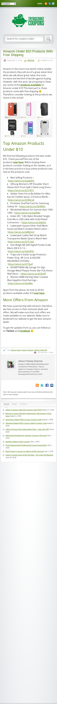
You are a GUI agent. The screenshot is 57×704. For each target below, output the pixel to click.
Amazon (30, 60)
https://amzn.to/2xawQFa (21, 180)
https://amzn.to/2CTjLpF (20, 264)
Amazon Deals (16, 350)
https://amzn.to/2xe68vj (20, 283)
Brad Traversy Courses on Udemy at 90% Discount (25, 451)
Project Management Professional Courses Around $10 (26, 445)
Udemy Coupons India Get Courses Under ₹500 (24, 410)
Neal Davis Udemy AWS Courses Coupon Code (24, 420)
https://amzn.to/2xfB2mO (21, 232)
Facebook (49, 4)
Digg (51, 385)
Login (39, 3)
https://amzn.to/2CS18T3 (21, 190)
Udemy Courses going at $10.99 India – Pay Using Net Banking (29, 455)
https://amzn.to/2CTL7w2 (21, 241)
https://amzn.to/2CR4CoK (21, 200)
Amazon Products (27, 350)
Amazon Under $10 (40, 350)
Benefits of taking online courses (18, 442)
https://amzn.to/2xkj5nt (34, 222)
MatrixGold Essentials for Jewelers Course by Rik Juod (26, 436)
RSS (46, 4)
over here (18, 162)
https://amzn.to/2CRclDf (33, 273)
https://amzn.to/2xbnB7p (21, 251)
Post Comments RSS (37, 385)
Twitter (53, 4)
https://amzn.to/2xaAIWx (27, 212)
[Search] (48, 39)
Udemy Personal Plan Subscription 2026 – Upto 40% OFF (27, 429)
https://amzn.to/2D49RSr (32, 206)
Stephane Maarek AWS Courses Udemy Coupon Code (26, 423)
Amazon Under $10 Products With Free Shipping (28, 53)
